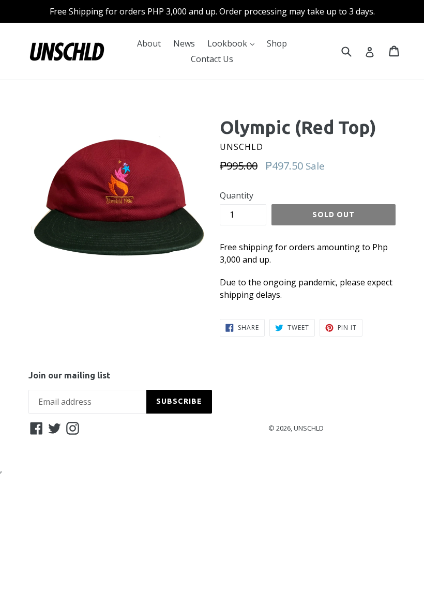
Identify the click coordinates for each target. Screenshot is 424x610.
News (184, 43)
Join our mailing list (69, 375)
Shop (277, 43)
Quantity (236, 195)
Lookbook (233, 43)
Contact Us (212, 59)
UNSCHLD (309, 428)
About (149, 43)
